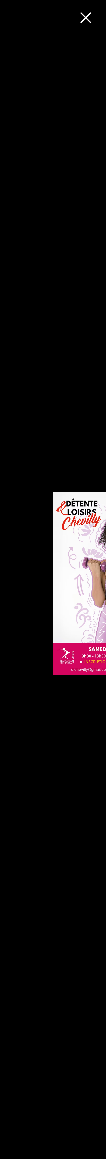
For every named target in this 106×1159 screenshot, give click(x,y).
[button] (85, 17)
